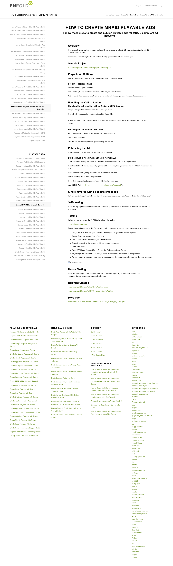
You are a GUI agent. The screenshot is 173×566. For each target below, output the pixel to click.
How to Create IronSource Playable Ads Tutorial (30, 81)
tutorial (134, 541)
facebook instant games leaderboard (145, 388)
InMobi (134, 429)
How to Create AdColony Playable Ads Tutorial (28, 27)
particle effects (137, 497)
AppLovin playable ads (140, 347)
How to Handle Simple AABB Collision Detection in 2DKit (65, 396)
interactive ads (137, 437)
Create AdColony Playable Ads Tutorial (30, 240)
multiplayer (136, 483)
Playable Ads (125, 15)
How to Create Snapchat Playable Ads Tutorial (28, 113)
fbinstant (135, 396)
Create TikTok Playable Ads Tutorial (31, 181)
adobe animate (137, 337)
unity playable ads (138, 546)
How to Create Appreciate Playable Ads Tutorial (27, 34)
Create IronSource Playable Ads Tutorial (30, 177)
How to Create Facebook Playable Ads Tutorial (28, 51)
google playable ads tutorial (142, 415)
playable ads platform (139, 513)
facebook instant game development (145, 383)
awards (134, 358)
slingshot (135, 527)
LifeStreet (135, 451)
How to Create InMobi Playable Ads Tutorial (29, 76)
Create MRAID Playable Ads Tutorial (30, 205)
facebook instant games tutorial (143, 391)
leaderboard (136, 448)
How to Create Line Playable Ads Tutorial (30, 94)
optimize (135, 489)
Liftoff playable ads (139, 456)
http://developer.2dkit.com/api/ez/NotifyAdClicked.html (88, 287)
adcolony (135, 334)
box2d (134, 361)
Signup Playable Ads (37, 140)
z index (134, 557)
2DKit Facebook (97, 339)
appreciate (135, 350)
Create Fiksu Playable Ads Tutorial (32, 213)
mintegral (135, 473)
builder (134, 364)
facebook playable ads (140, 394)
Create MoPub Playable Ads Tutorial (31, 244)
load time (135, 464)
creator (134, 375)
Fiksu (134, 399)
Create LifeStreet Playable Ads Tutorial (30, 221)
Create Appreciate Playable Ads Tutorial (30, 232)
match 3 (135, 467)
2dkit (133, 331)
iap (133, 424)
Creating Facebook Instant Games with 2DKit (105, 406)
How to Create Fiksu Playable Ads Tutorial (29, 55)
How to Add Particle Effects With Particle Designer (66, 333)
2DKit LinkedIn (96, 343)
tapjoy (134, 535)
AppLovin (135, 345)
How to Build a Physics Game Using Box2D (64, 352)
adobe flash (136, 339)
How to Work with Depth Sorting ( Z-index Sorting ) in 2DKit (66, 409)
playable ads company (140, 511)
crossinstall (136, 377)
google (134, 407)
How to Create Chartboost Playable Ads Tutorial (30, 39)
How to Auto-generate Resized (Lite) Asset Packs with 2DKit (66, 339)
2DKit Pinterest (96, 351)
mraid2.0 (135, 481)
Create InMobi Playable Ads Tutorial (31, 209)
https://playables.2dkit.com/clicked (103, 185)
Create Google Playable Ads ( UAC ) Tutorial (28, 169)
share (134, 524)
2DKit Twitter (95, 332)
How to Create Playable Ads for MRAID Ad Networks (33, 14)
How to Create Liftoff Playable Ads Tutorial (29, 90)
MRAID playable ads (139, 478)
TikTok (134, 538)
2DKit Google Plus (98, 355)
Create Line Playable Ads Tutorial (32, 217)
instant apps (136, 435)
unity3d (134, 549)
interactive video (138, 440)
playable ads (136, 508)
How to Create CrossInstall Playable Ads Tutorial (30, 46)
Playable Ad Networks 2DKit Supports (31, 162)
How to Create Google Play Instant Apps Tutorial (30, 64)
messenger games (138, 470)
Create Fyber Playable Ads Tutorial (32, 248)
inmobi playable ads (139, 432)
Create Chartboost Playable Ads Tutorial (30, 197)
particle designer (138, 494)
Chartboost (136, 369)
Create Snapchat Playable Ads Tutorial (30, 200)
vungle (134, 554)
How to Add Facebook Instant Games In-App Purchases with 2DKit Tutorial (106, 412)
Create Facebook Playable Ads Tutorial (30, 166)
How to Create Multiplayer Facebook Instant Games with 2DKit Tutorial (104, 389)
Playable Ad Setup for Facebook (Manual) (29, 255)
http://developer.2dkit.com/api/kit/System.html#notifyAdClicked (91, 291)
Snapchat (135, 530)
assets (134, 353)
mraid (134, 475)
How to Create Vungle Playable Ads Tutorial (29, 129)
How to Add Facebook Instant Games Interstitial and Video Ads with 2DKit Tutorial (105, 372)
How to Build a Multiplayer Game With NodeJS (64, 346)
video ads (135, 551)
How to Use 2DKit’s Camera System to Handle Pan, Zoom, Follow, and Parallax (65, 402)
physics (134, 502)
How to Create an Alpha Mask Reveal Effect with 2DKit (64, 389)
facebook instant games (140, 385)
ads (133, 342)
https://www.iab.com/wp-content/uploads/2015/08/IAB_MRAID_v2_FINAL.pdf (96, 301)
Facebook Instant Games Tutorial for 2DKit (106, 401)
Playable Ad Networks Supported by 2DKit (29, 133)
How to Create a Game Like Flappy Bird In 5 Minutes (66, 372)
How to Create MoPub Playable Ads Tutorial (29, 102)
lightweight (135, 459)
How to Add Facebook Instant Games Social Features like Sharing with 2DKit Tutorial (105, 381)
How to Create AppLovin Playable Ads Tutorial (28, 30)
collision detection (138, 372)
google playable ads (139, 413)
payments (135, 500)
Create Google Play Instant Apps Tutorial (30, 252)
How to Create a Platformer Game (63, 378)
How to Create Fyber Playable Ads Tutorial (29, 59)
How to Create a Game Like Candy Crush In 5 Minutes (66, 366)
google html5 (136, 410)
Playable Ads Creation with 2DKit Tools (30, 158)
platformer (135, 505)
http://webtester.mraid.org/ (77, 224)
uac (133, 543)
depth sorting (136, 380)
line (133, 462)
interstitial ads (137, 443)
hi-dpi (134, 418)
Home (117, 15)
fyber (133, 405)
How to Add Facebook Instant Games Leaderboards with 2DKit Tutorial (105, 395)
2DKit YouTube (96, 336)
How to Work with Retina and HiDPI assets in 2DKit (66, 416)
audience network (138, 356)
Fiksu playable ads (139, 402)
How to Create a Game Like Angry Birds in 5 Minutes (66, 359)
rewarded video (137, 519)
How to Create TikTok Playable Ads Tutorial (29, 121)
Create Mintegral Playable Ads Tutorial (31, 189)
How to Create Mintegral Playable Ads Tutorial (28, 98)
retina (134, 516)
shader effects (137, 521)
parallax (134, 492)
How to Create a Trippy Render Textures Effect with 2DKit (65, 383)
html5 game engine (139, 421)
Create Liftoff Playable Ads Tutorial (32, 228)
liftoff (133, 454)
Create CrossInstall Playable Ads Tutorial (30, 236)
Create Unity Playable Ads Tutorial (32, 173)
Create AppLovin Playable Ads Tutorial (31, 185)
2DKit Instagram (97, 347)
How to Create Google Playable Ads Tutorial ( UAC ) (28, 71)
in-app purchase (137, 426)
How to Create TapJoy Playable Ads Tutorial (29, 117)
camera (134, 366)
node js (134, 486)
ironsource (135, 445)
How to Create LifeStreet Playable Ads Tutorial (28, 87)
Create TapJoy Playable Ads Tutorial (31, 225)
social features (137, 532)
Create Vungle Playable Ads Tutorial (31, 193)
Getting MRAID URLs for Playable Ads (30, 259)
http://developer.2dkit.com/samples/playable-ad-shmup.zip (89, 67)
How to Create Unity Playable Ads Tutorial (29, 125)
